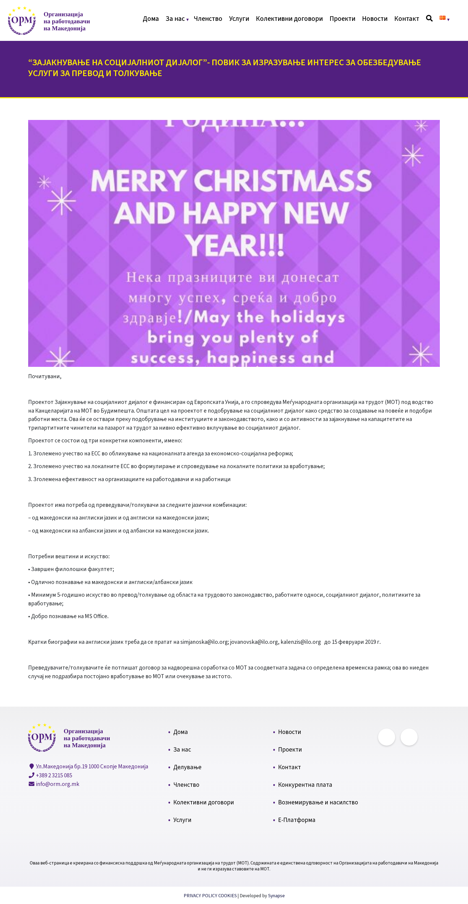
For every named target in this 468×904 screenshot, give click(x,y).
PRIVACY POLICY (201, 895)
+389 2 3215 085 (53, 775)
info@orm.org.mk (57, 784)
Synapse (276, 895)
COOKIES (227, 895)
